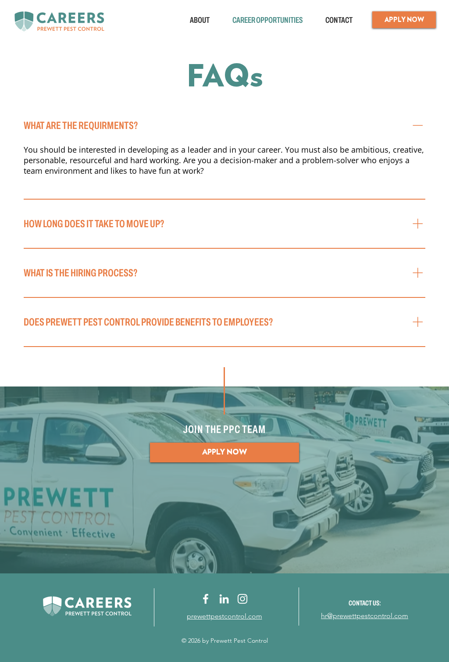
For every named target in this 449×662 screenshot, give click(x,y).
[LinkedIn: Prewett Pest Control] (224, 598)
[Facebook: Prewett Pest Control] (205, 598)
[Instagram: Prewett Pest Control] (242, 598)
